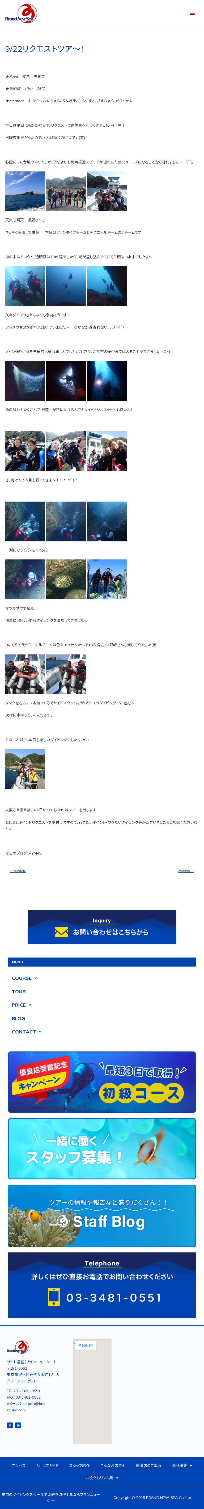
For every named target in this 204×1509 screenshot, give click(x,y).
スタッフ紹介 (79, 1465)
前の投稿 (18, 871)
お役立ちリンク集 (99, 1478)
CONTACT (24, 1032)
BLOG (18, 1018)
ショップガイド (47, 1465)
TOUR (19, 992)
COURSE (22, 978)
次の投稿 (186, 871)
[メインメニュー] (192, 13)
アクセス (19, 1465)
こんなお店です (112, 1465)
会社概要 (179, 1465)
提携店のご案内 (148, 1465)
